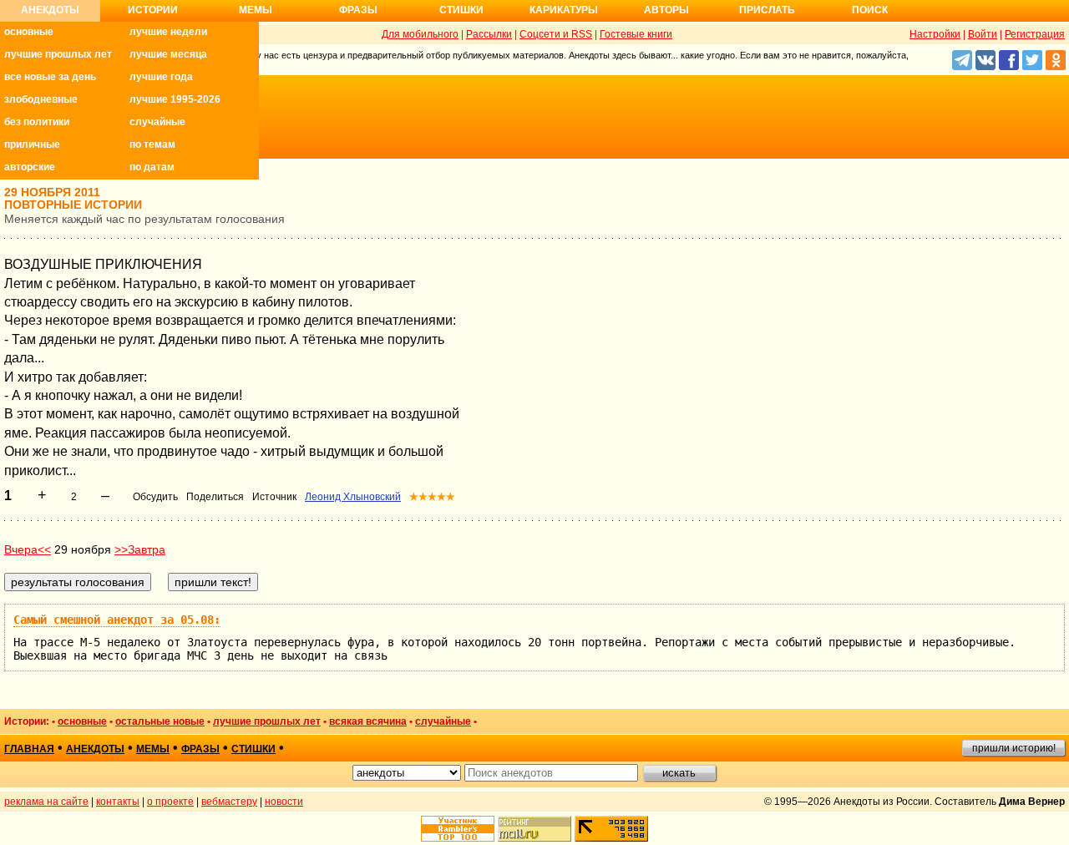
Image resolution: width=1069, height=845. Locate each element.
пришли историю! (1014, 748)
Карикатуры (563, 10)
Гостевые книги (636, 34)
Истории (153, 10)
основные (28, 32)
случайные (157, 122)
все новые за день (50, 77)
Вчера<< (27, 549)
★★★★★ (432, 497)
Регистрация (1035, 34)
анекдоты (95, 749)
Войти (982, 34)
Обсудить (155, 497)
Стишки (461, 10)
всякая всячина (368, 721)
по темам (152, 144)
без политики (36, 122)
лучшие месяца (168, 54)
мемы (153, 749)
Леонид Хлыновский (353, 497)
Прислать (767, 10)
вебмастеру (229, 801)
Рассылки (489, 34)
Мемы (255, 10)
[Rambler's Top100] (457, 829)
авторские (29, 167)
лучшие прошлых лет (58, 54)
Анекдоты (50, 10)
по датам (152, 167)
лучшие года (161, 77)
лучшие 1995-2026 (174, 99)
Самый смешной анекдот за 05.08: (116, 619)
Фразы (358, 10)
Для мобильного (420, 34)
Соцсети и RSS (555, 34)
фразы (200, 749)
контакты (117, 801)
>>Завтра (139, 549)
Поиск (870, 10)
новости (284, 801)
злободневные (41, 99)
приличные (32, 144)
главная (29, 749)
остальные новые (160, 721)
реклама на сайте (46, 801)
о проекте (170, 801)
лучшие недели (168, 32)
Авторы (666, 10)
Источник (274, 497)
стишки (253, 749)
